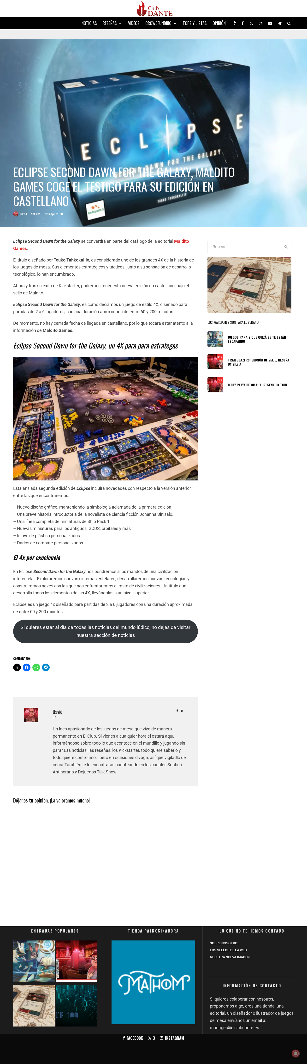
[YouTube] (270, 23)
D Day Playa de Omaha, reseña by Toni (257, 385)
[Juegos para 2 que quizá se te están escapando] (34, 962)
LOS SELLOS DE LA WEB (228, 950)
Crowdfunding (158, 23)
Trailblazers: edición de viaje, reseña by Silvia (258, 362)
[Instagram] (260, 23)
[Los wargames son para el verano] (34, 1006)
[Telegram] (279, 23)
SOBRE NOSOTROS (225, 943)
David (23, 214)
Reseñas (110, 23)
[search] (286, 247)
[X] (251, 23)
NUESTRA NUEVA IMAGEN (230, 957)
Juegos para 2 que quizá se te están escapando (257, 339)
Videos (134, 23)
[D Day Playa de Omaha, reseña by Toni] (76, 962)
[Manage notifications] (296, 1053)
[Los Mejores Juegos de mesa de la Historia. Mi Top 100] (76, 1006)
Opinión (219, 23)
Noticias (89, 23)
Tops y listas (195, 23)
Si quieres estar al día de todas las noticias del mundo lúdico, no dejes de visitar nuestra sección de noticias (105, 631)
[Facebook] (243, 23)
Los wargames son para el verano (233, 322)
